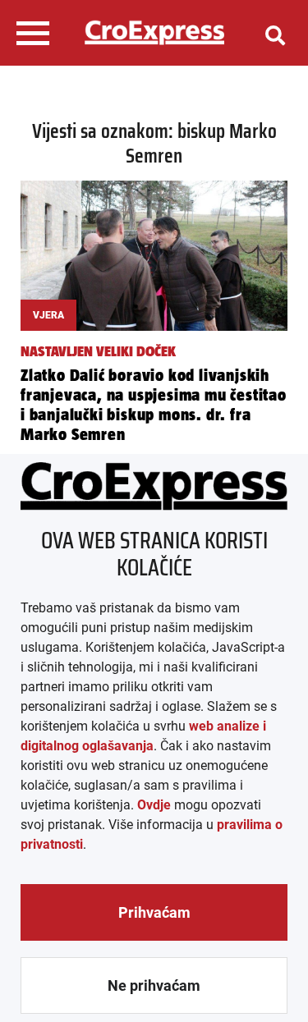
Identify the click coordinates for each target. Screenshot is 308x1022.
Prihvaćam (154, 912)
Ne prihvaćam (154, 985)
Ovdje (154, 805)
